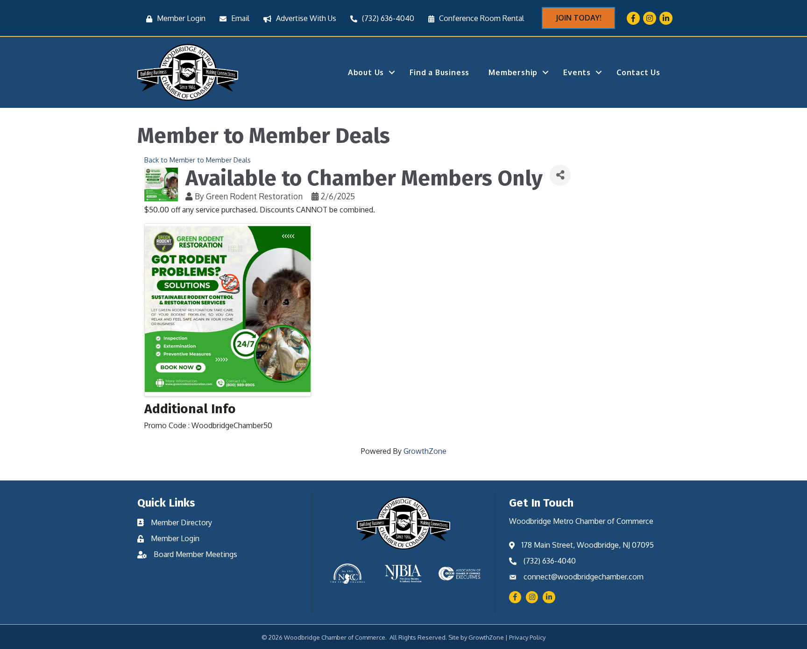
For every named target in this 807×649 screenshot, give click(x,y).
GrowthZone (425, 451)
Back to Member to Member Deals (197, 159)
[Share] (560, 175)
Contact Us (638, 72)
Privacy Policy (527, 637)
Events (577, 72)
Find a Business (439, 72)
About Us (366, 72)
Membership (513, 72)
